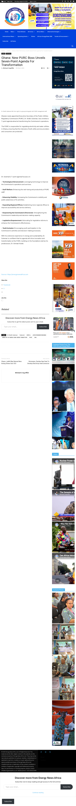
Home (3, 51)
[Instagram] (65, 1)
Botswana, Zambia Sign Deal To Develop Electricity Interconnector (38, 362)
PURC (30, 337)
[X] (68, 1)
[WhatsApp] (12, 73)
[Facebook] (62, 1)
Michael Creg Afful (8, 68)
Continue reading (38, 792)
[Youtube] (73, 1)
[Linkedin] (22, 73)
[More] (31, 73)
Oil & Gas (8, 53)
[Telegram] (17, 73)
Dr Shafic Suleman (12, 335)
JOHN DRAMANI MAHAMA (39, 335)
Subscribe (43, 327)
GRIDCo (29, 335)
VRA (35, 337)
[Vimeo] (71, 1)
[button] (72, 46)
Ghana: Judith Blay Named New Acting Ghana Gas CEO (11, 362)
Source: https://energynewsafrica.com (14, 274)
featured (22, 335)
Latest (8, 51)
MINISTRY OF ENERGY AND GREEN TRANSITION (14, 337)
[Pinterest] (26, 73)
